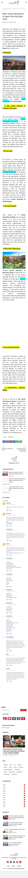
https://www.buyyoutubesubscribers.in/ (14, 552)
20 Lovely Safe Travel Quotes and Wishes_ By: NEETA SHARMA (17, 836)
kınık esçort (8, 629)
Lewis (7, 543)
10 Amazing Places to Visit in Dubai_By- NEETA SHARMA (16, 823)
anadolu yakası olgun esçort (12, 622)
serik (7, 584)
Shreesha (8, 513)
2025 (14, 804)
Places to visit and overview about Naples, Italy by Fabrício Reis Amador (17, 480)
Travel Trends (14, 774)
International (10, 436)
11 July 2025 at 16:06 (9, 559)
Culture (10, 767)
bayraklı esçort (9, 625)
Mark (7, 654)
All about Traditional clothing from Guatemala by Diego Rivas (16, 816)
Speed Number (9, 522)
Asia (15, 764)
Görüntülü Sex (9, 608)
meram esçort (9, 621)
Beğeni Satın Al (9, 595)
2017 (14, 786)
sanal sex (8, 631)
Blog (6, 868)
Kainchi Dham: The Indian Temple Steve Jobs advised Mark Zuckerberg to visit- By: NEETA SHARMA (13, 751)
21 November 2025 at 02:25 (11, 591)
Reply (7, 510)
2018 (14, 788)
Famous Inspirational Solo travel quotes (17, 830)
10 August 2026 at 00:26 (10, 655)
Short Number (9, 524)
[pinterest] (23, 718)
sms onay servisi (9, 564)
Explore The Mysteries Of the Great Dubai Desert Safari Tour (16, 473)
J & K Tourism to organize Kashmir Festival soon (15, 843)
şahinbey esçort (9, 626)
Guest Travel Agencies (8, 769)
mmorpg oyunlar (9, 563)
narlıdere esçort (9, 623)
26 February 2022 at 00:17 (10, 530)
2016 (14, 784)
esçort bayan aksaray (10, 627)
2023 (14, 799)
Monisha (8, 503)
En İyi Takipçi (9, 596)
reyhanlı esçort (9, 630)
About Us (13, 866)
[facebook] (14, 718)
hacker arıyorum (9, 580)
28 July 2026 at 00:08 (9, 638)
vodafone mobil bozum (11, 566)
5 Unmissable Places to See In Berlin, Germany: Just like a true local (16, 488)
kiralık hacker (9, 579)
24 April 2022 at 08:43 (10, 545)
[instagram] (5, 718)
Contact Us (19, 866)
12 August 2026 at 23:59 (10, 670)
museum (22, 279)
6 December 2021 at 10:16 (10, 515)
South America (19, 771)
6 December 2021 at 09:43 (10, 504)
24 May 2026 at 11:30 (9, 617)
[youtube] (9, 718)
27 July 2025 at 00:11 (9, 575)
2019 (14, 791)
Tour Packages (6, 774)
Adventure (6, 764)
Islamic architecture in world (14, 120)
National (5, 771)
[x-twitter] (19, 718)
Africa (11, 764)
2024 (14, 801)
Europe (7, 8)
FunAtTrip (6, 22)
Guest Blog (21, 767)
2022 (14, 797)
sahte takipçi (9, 568)
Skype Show (8, 610)
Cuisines (5, 767)
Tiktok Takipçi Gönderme (11, 597)
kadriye (7, 583)
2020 (14, 793)
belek (7, 581)
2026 (14, 806)
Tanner (8, 668)
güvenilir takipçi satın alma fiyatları (13, 567)
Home (4, 8)
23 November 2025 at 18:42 (11, 604)
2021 (14, 795)
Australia (19, 764)
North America (12, 771)
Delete (11, 510)
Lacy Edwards (9, 637)
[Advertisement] (14, 321)
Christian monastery (9, 172)
